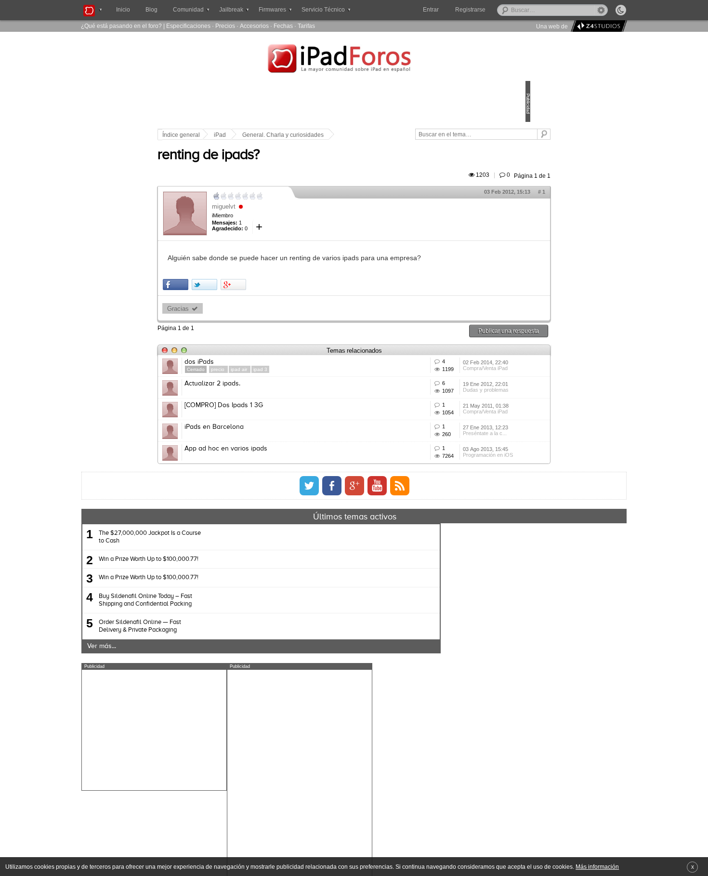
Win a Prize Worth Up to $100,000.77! (241, 651)
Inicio (123, 10)
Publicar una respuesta (441, 353)
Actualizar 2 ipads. (279, 419)
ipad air (306, 391)
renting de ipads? (275, 166)
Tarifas (306, 26)
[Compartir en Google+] (300, 306)
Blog (151, 10)
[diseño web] (597, 26)
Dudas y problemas (440, 441)
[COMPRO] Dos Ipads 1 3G (290, 455)
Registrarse (501, 10)
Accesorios (254, 26)
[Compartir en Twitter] (271, 306)
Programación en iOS (442, 548)
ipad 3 (327, 391)
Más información (597, 866)
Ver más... (194, 738)
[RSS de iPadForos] (399, 577)
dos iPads (266, 384)
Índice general (248, 135)
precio (285, 391)
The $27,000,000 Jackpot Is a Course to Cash (243, 629)
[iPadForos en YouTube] (377, 577)
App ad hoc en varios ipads (292, 526)
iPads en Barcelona (281, 491)
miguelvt (290, 217)
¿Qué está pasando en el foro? (121, 26)
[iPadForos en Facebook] (331, 577)
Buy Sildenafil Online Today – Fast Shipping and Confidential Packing (238, 692)
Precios (225, 26)
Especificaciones (188, 26)
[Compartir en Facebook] (242, 306)
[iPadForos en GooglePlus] (354, 577)
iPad (287, 135)
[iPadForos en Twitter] (309, 577)
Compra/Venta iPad (439, 406)
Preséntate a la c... (439, 513)
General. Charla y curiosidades (350, 135)
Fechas (283, 26)
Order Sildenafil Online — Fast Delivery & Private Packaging (233, 718)
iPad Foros (354, 60)
